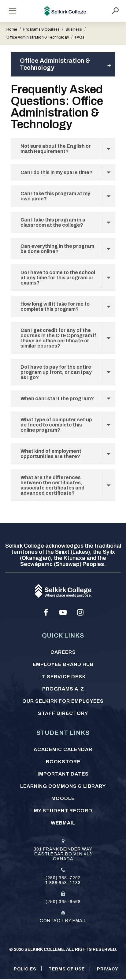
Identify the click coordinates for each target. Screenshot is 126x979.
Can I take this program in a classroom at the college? (52, 222)
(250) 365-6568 (63, 901)
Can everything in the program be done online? (57, 249)
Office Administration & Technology (37, 37)
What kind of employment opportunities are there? (50, 454)
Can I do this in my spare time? (56, 172)
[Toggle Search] (115, 11)
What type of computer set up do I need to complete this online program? (56, 425)
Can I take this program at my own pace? (55, 196)
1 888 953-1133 (63, 882)
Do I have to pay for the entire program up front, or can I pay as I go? (56, 372)
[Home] (65, 11)
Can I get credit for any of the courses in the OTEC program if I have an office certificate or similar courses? (58, 338)
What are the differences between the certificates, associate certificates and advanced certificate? (52, 485)
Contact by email (63, 920)
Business (74, 29)
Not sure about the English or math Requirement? (55, 148)
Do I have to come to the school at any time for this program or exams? (57, 277)
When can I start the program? (57, 398)
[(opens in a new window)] (46, 612)
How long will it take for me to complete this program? (55, 306)
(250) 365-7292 (63, 878)
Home (11, 29)
